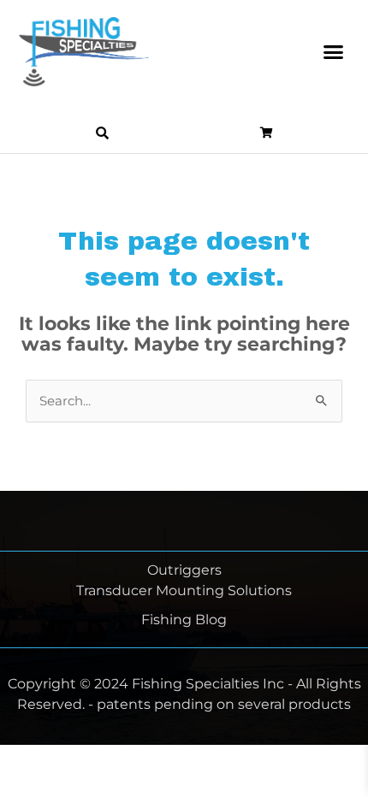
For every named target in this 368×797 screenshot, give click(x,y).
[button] (334, 52)
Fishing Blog (184, 619)
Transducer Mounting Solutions (184, 590)
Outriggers (184, 570)
